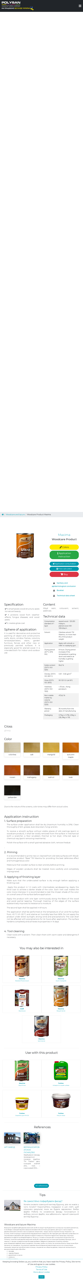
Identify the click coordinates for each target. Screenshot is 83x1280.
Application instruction (64, 555)
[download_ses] (54, 583)
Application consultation (65, 564)
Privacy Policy (41, 1267)
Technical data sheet (65, 596)
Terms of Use (41, 1269)
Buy (65, 574)
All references (41, 1186)
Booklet (60, 590)
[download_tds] (54, 596)
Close (41, 1277)
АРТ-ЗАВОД (9, 1147)
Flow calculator (65, 569)
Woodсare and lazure (15, 514)
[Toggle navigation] (80, 5)
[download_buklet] (54, 590)
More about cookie (41, 1272)
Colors (65, 547)
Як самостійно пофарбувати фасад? (43, 1201)
